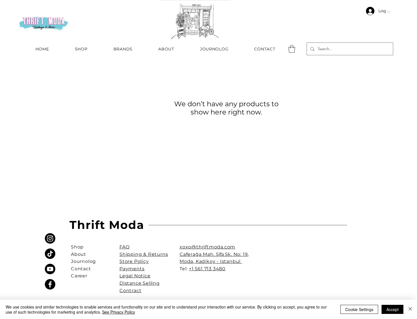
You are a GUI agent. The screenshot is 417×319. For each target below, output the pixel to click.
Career (79, 275)
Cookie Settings (359, 309)
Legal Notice (135, 275)
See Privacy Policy (118, 312)
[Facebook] (50, 284)
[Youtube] (50, 269)
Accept (392, 309)
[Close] (410, 309)
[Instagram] (50, 238)
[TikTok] (50, 253)
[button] (291, 49)
